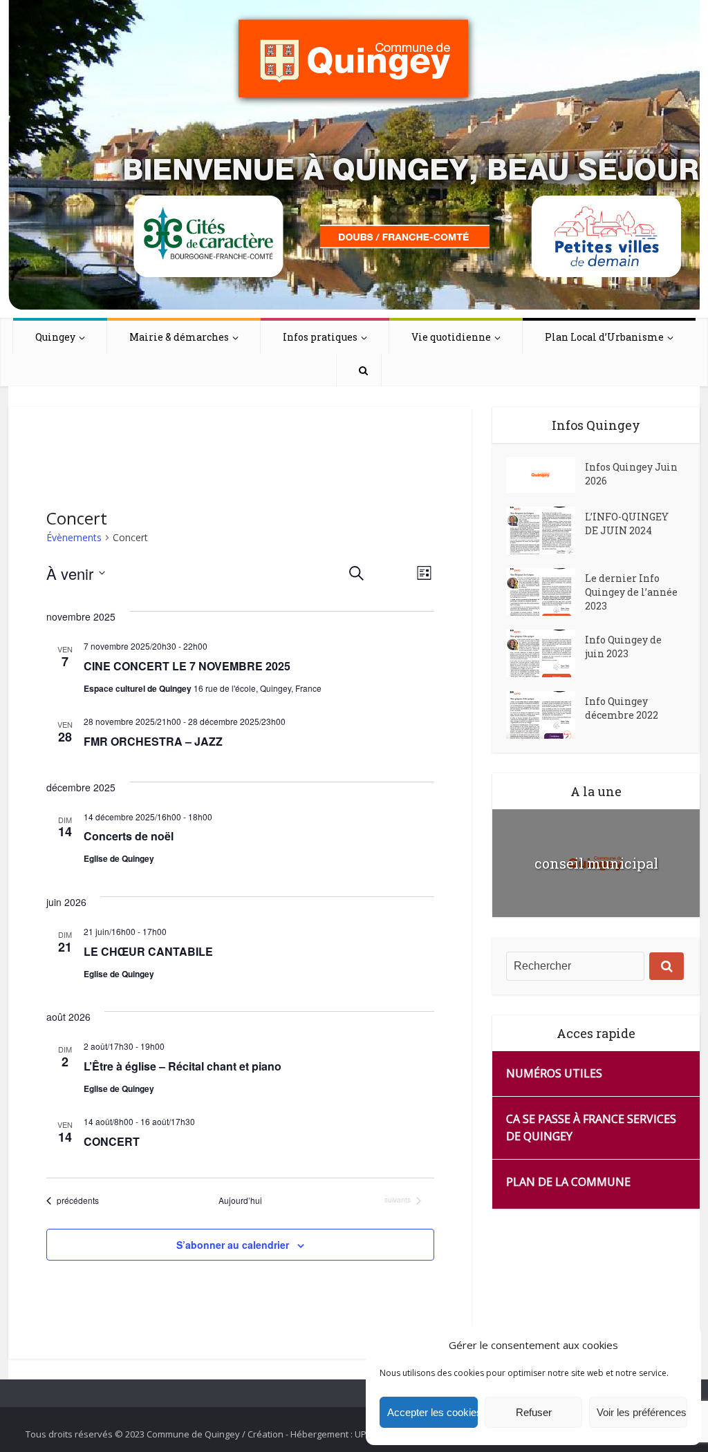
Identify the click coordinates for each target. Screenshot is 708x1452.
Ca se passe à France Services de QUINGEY (591, 1127)
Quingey (55, 336)
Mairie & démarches (179, 336)
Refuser (534, 1412)
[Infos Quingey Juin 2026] (545, 475)
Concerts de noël (129, 836)
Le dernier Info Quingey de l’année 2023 (631, 592)
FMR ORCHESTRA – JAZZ (153, 741)
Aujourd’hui (240, 1200)
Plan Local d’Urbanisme (604, 336)
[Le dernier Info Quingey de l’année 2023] (545, 592)
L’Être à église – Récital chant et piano (182, 1066)
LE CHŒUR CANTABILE (148, 951)
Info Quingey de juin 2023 (623, 646)
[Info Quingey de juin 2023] (545, 653)
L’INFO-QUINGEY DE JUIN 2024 (627, 523)
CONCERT (112, 1141)
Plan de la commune (568, 1181)
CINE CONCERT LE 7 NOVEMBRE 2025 (187, 666)
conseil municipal (596, 863)
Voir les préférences (642, 1412)
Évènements (74, 537)
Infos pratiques (320, 336)
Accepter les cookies (432, 1412)
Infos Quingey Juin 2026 (631, 473)
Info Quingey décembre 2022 (621, 708)
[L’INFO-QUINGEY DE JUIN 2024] (545, 530)
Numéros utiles (554, 1073)
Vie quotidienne (451, 336)
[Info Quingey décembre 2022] (545, 715)
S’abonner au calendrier (232, 1245)
